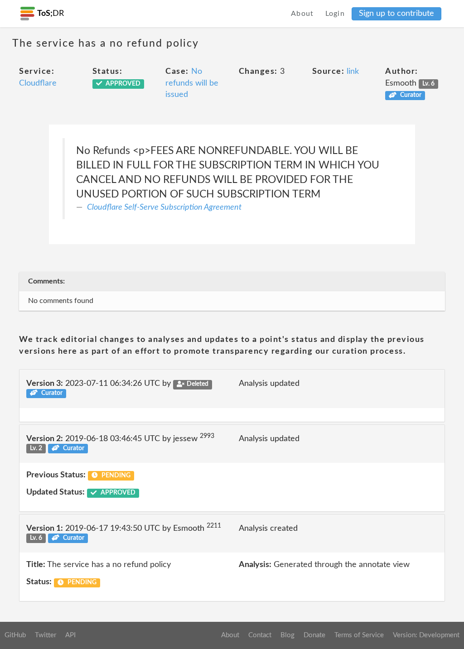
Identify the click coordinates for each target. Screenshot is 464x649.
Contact (259, 635)
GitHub (15, 635)
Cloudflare (38, 83)
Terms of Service (359, 635)
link (353, 71)
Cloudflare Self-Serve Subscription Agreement (164, 207)
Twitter (45, 635)
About (302, 13)
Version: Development (426, 635)
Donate (314, 635)
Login (335, 13)
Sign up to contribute (396, 14)
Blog (287, 635)
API (70, 635)
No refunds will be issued (191, 83)
